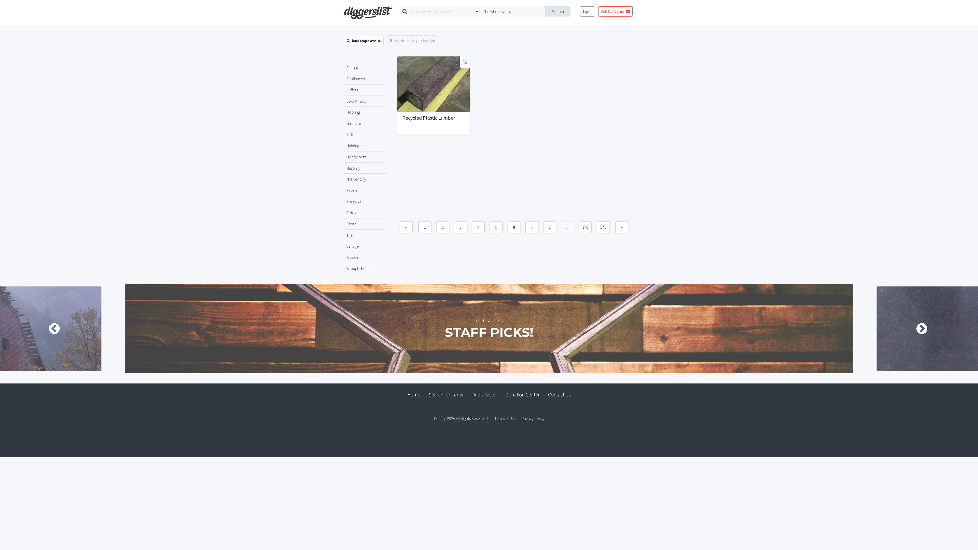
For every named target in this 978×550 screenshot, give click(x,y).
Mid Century (356, 179)
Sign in (587, 11)
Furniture (353, 123)
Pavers (351, 190)
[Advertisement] (513, 180)
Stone (351, 223)
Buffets (352, 89)
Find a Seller (484, 394)
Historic (352, 134)
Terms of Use (505, 418)
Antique (352, 67)
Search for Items (446, 394)
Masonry (353, 168)
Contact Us (559, 394)
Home (413, 394)
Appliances (355, 78)
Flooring (353, 112)
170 (585, 227)
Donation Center (523, 394)
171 (603, 227)
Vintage (352, 246)
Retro (351, 212)
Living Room (356, 156)
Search (558, 11)
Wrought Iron (357, 268)
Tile (349, 235)
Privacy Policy (533, 418)
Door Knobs (356, 101)
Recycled (354, 201)
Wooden (353, 257)
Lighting (352, 145)
